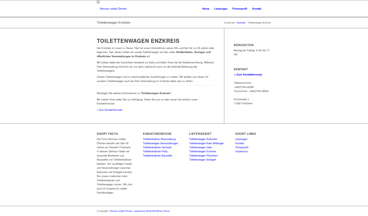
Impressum (241, 151)
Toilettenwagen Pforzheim (203, 155)
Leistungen (241, 139)
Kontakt (239, 143)
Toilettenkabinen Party (155, 151)
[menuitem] (206, 8)
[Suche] (267, 8)
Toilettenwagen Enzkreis (113, 22)
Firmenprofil (241, 147)
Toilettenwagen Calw (200, 147)
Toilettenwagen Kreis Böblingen (206, 143)
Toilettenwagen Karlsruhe (203, 139)
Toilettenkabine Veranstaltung (159, 139)
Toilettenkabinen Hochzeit (157, 147)
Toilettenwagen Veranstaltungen (160, 143)
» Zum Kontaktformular (109, 110)
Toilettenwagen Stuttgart (202, 159)
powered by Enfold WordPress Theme (152, 210)
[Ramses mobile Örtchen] (112, 8)
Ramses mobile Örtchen (121, 210)
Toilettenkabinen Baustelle (157, 155)
